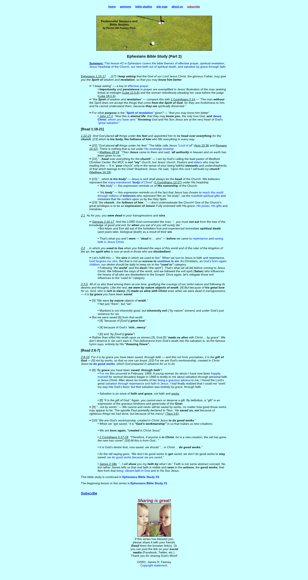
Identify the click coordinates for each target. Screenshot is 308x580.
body (136, 182)
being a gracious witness (174, 380)
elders (198, 162)
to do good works (102, 363)
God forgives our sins (103, 261)
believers (129, 195)
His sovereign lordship (159, 148)
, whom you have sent (120, 119)
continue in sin (168, 261)
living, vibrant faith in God (133, 470)
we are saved (153, 457)
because (138, 457)
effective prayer (138, 86)
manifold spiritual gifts (205, 195)
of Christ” (146, 182)
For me (104, 373)
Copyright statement (153, 565)
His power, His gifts (209, 205)
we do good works (119, 457)
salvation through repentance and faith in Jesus (136, 383)
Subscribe (89, 493)
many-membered (120, 182)
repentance (200, 238)
